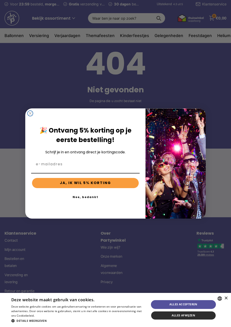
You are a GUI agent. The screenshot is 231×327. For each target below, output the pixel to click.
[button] (78, 321)
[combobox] (219, 298)
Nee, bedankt (85, 197)
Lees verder (43, 316)
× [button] (226, 298)
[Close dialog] (30, 113)
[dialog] (115, 310)
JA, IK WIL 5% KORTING (85, 182)
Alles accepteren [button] (183, 304)
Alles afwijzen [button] (183, 315)
